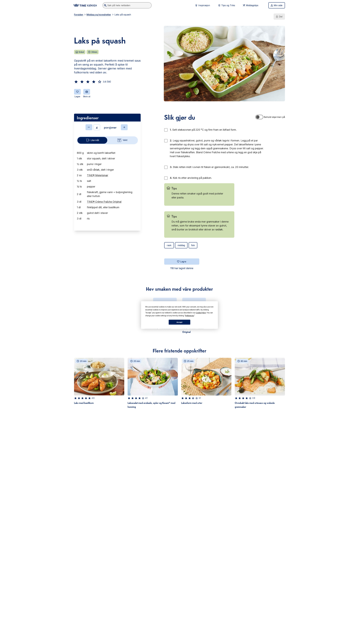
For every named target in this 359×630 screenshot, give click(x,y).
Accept (179, 322)
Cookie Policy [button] (201, 313)
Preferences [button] (189, 316)
